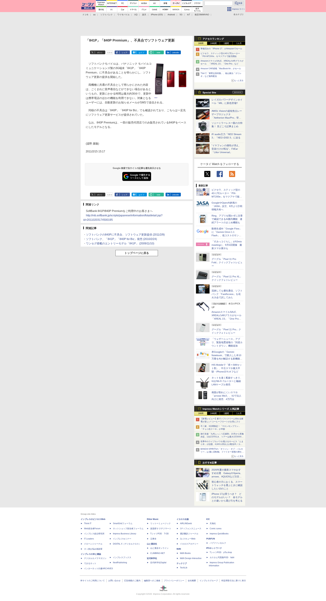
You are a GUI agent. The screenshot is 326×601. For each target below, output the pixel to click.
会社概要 (192, 580)
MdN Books (185, 553)
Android (171, 14)
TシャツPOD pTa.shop (221, 552)
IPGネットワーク (214, 548)
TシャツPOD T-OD (159, 533)
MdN (179, 549)
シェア (124, 53)
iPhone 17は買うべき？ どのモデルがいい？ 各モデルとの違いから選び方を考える (227, 497)
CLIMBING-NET (157, 553)
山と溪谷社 (152, 544)
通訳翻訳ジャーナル (189, 533)
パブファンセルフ (218, 543)
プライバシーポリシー (174, 580)
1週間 (226, 43)
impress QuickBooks (219, 533)
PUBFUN (210, 539)
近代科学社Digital (158, 562)
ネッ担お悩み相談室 (93, 549)
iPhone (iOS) (157, 14)
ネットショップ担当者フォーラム (128, 528)
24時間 (213, 43)
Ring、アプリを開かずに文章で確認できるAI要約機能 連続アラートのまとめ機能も (227, 219)
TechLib (183, 567)
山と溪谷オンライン (159, 548)
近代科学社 (152, 558)
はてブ (141, 53)
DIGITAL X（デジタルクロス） (127, 544)
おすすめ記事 (210, 462)
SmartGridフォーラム (122, 523)
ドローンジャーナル (93, 544)
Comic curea (215, 528)
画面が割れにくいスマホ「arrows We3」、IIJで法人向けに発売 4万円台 (226, 395)
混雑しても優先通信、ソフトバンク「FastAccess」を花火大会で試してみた (227, 294)
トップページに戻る (136, 253)
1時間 (200, 43)
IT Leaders (89, 539)
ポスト (100, 53)
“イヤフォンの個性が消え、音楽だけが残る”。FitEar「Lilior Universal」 (226, 149)
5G (181, 14)
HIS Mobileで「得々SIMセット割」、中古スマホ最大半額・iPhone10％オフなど (227, 368)
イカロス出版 (183, 519)
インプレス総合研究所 (94, 533)
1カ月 (239, 43)
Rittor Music (153, 519)
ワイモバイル (123, 14)
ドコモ (85, 14)
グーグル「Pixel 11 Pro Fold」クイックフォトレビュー (227, 262)
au (94, 14)
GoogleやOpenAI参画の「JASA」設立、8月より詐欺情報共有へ (227, 206)
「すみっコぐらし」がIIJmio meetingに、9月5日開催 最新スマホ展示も (227, 245)
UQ (135, 14)
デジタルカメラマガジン (95, 558)
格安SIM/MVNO (202, 14)
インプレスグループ (209, 580)
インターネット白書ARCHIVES (98, 568)
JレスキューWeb (187, 539)
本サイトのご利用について (92, 580)
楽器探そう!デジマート (160, 528)
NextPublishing (120, 562)
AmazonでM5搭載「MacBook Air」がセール (221, 68)
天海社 (213, 523)
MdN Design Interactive (191, 558)
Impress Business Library (124, 533)
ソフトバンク (106, 14)
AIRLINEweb (186, 523)
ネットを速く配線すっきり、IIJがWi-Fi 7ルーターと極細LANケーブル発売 (227, 381)
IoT (188, 14)
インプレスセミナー (122, 539)
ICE (208, 519)
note (158, 53)
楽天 (144, 14)
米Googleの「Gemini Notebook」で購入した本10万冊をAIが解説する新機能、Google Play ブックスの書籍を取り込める (227, 358)
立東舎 (153, 539)
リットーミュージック (160, 523)
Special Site (209, 92)
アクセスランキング (213, 38)
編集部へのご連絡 (152, 580)
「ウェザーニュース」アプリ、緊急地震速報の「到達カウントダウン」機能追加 (227, 342)
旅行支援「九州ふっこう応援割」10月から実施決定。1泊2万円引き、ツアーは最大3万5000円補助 (222, 437)
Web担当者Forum (92, 528)
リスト (110, 53)
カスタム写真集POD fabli (222, 557)
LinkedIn (175, 53)
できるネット (90, 563)
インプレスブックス (122, 557)
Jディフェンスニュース (190, 528)
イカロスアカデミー (189, 544)
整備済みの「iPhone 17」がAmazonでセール (221, 48)
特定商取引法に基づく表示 (233, 580)
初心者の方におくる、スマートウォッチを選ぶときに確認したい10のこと (227, 485)
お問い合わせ (114, 580)
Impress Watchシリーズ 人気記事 (221, 408)
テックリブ (182, 563)
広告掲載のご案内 (132, 580)
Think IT (87, 523)
